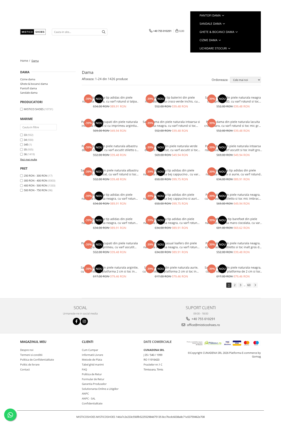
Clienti (87, 342)
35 (25, 149)
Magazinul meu (33, 342)
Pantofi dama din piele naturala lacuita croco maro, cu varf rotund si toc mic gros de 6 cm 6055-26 (233, 124)
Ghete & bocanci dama (217, 32)
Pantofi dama (211, 15)
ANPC (85, 393)
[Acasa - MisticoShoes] (33, 32)
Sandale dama (211, 24)
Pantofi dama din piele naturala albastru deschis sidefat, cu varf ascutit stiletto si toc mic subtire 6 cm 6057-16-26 (110, 148)
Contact (25, 369)
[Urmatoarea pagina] (255, 285)
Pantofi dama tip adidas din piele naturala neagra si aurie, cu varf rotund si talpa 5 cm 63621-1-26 (233, 172)
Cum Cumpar (90, 350)
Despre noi (26, 350)
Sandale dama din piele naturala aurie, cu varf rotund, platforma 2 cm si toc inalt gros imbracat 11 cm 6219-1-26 (171, 269)
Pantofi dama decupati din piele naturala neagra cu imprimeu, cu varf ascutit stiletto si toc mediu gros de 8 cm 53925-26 (109, 245)
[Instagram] (84, 321)
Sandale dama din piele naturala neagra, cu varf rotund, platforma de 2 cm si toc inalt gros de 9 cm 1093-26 (233, 269)
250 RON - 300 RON (35, 175)
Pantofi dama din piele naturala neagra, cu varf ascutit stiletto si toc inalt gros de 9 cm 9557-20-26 (233, 245)
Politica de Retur (92, 374)
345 (26, 144)
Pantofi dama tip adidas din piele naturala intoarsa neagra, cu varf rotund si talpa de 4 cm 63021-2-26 (109, 196)
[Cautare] (103, 32)
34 (25, 140)
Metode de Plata (92, 359)
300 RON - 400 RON (35, 180)
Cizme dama (209, 40)
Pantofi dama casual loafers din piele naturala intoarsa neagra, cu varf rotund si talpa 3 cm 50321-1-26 (171, 245)
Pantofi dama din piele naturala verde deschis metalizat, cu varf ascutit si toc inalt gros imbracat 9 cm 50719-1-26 (171, 148)
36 (25, 154)
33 (25, 135)
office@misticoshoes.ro (203, 325)
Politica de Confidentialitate (37, 359)
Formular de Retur (93, 379)
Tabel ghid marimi (93, 364)
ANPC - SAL (88, 398)
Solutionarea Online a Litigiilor (100, 389)
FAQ (84, 369)
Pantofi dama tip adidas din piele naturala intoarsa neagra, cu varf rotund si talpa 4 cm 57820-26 (171, 221)
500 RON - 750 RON (35, 190)
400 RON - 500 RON (35, 185)
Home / (25, 61)
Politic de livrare (29, 364)
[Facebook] (76, 321)
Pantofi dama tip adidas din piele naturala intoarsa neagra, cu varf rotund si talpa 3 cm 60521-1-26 (109, 221)
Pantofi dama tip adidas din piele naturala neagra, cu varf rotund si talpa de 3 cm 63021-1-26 (109, 99)
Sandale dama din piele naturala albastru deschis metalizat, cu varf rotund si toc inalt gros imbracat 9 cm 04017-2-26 (109, 172)
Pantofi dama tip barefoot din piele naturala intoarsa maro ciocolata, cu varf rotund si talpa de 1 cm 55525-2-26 (233, 221)
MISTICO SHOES (34, 109)
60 (249, 285)
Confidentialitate (92, 403)
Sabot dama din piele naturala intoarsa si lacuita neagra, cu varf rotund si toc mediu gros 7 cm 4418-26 (171, 124)
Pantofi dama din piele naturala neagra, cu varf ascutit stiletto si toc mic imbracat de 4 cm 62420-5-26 (233, 196)
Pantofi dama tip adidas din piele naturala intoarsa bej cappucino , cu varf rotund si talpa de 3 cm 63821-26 (171, 172)
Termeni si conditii (31, 355)
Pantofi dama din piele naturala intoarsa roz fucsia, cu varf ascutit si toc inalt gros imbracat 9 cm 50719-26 (233, 148)
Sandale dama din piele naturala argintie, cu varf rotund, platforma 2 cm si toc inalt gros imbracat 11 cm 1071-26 (109, 269)
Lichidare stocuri (214, 48)
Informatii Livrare (92, 355)
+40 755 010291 (203, 319)
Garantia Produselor (94, 384)
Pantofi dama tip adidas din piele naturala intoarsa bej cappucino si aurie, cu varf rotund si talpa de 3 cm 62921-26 (171, 196)
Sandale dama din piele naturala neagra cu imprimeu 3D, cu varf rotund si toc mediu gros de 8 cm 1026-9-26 (233, 99)
